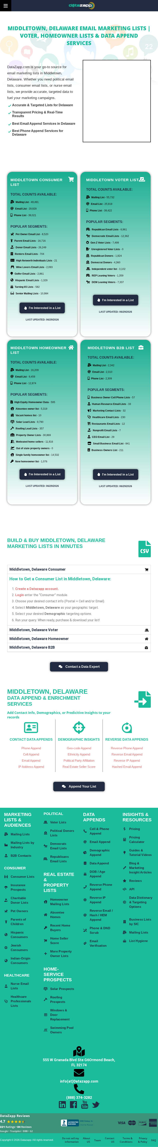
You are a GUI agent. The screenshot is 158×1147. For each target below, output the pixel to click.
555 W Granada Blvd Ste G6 (66, 1060)
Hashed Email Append (127, 766)
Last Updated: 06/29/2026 (42, 319)
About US (86, 1140)
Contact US (109, 1140)
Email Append (31, 760)
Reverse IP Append (127, 760)
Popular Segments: (29, 226)
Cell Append (31, 754)
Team (97, 1140)
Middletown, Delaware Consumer (37, 569)
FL (73, 1065)
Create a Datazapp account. (37, 589)
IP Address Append (31, 766)
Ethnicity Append (79, 754)
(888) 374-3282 (79, 1097)
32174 (81, 1065)
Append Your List (82, 786)
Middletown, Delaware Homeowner (39, 638)
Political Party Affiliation (79, 760)
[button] (42, 308)
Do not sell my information (70, 1140)
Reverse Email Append (127, 754)
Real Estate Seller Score (79, 766)
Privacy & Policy (142, 1140)
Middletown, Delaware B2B (32, 647)
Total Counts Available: (33, 194)
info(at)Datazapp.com (79, 1081)
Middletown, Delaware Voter (33, 630)
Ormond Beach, (102, 1060)
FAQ (153, 1140)
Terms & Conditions (126, 1140)
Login (19, 595)
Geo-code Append (79, 748)
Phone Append (31, 748)
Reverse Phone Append (127, 748)
